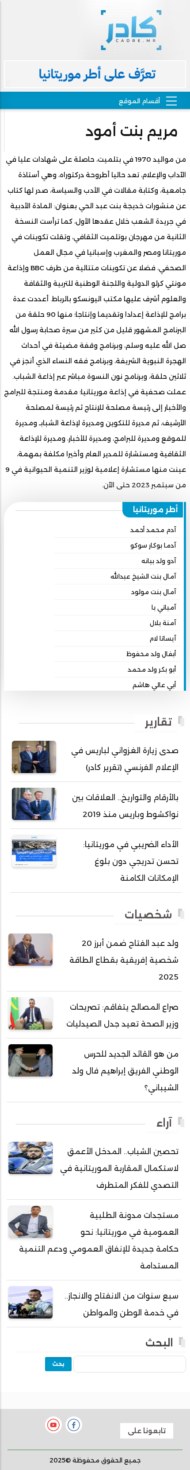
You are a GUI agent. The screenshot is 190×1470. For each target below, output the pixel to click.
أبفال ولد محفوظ (151, 654)
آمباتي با (164, 607)
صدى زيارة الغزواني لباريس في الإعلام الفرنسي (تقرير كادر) (125, 759)
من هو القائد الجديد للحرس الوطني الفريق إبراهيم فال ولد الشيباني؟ (125, 1071)
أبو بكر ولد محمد (152, 669)
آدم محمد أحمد (153, 530)
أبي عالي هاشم (154, 685)
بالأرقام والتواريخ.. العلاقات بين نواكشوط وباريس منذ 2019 (125, 806)
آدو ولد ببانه (158, 561)
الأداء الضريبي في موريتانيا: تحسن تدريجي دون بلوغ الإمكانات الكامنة (131, 861)
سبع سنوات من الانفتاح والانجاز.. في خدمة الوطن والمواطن (122, 1304)
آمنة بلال (163, 623)
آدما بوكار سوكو (153, 545)
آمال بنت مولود (153, 592)
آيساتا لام (162, 638)
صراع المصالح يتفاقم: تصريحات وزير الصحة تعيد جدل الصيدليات (122, 1015)
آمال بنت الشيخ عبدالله (143, 576)
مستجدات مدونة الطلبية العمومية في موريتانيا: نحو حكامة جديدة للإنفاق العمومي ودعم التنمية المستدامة (99, 1240)
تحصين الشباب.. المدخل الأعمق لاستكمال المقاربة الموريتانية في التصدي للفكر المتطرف (119, 1168)
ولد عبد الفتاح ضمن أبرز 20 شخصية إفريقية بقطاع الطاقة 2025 (124, 960)
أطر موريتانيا (155, 509)
